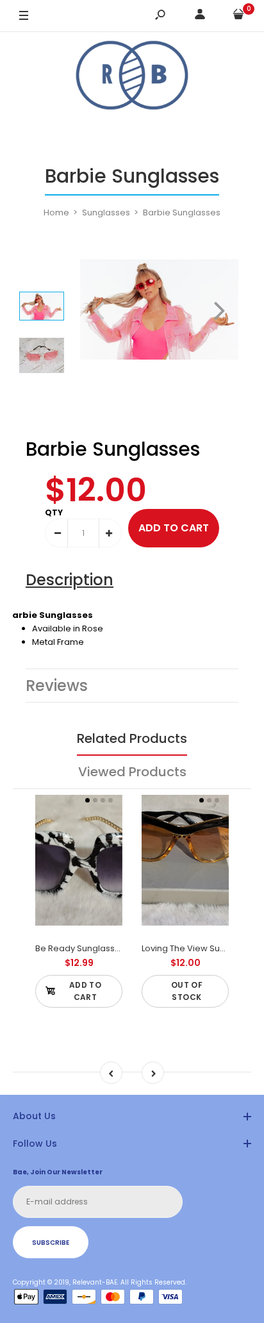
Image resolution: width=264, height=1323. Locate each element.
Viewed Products (132, 772)
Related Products (132, 738)
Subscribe (50, 1242)
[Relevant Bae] (132, 77)
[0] (238, 16)
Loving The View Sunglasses (200, 948)
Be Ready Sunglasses (80, 948)
